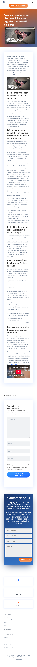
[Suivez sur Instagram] (18, 591)
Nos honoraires (8, 645)
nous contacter (14, 364)
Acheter (6, 617)
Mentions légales (9, 647)
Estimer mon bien (9, 620)
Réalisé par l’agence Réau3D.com (15, 657)
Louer (5, 622)
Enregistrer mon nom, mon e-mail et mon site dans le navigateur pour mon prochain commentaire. (18, 467)
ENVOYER (25, 560)
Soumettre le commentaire (18, 474)
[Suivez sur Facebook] (18, 580)
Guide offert (7, 637)
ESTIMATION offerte (18, 6)
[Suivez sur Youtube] (18, 602)
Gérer (5, 625)
